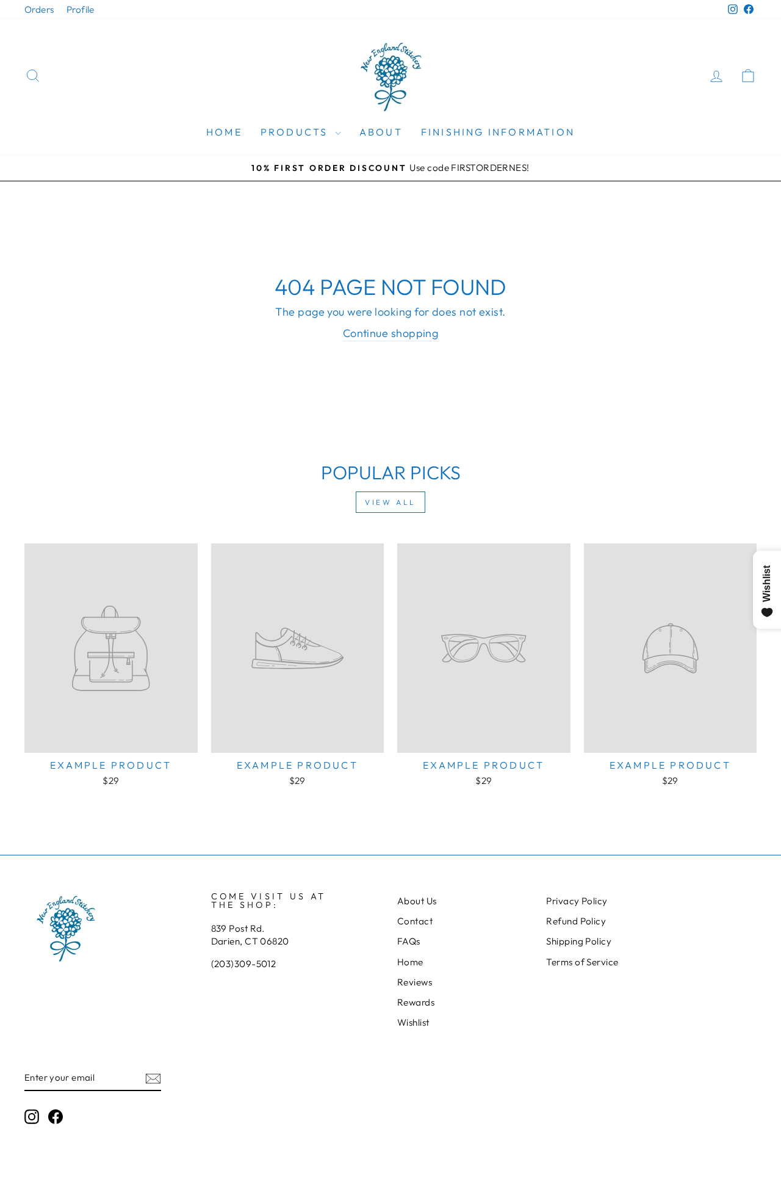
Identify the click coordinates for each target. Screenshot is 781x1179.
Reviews (414, 982)
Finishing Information (498, 132)
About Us (417, 901)
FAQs (408, 941)
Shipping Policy (578, 941)
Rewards (415, 1002)
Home (224, 132)
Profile (81, 9)
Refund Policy (576, 921)
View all (390, 502)
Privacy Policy (576, 901)
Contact (415, 921)
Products (296, 132)
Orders (39, 9)
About (381, 132)
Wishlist (413, 1022)
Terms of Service (582, 962)
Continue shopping (391, 333)
